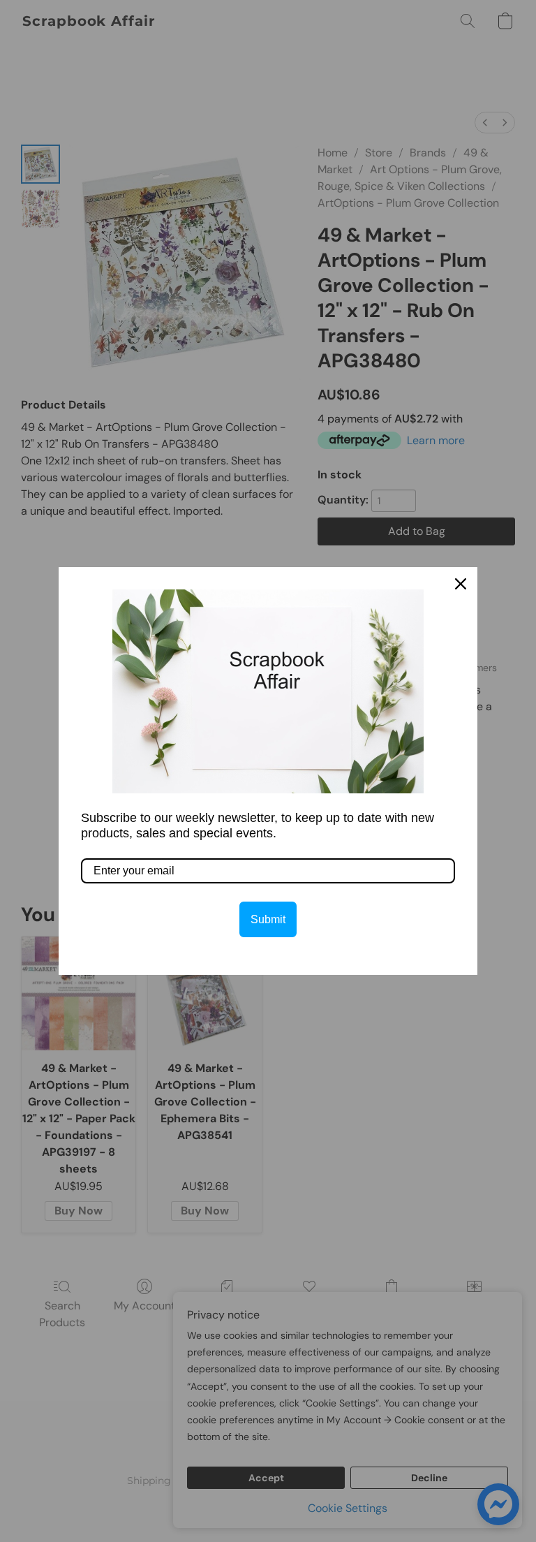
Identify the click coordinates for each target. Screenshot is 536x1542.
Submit (268, 919)
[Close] (460, 584)
